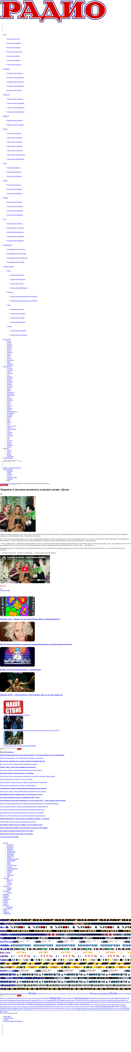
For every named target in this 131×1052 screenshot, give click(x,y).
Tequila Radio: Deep (7, 938)
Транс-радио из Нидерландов (16, 154)
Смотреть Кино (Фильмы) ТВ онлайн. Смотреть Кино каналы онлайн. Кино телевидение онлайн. (73, 1006)
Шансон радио (125, 1009)
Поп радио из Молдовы (14, 176)
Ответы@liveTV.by (35, 1000)
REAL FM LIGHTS (7, 974)
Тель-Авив (10, 435)
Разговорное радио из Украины (16, 253)
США (8, 361)
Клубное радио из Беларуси (15, 82)
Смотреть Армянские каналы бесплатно (25, 1006)
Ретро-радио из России (14, 185)
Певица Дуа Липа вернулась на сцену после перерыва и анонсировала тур (22, 815)
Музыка (9, 455)
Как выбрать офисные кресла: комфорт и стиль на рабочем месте (21, 824)
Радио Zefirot (5, 953)
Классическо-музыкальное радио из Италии (24, 300)
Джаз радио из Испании (18, 322)
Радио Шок (4, 927)
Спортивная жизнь (117, 1008)
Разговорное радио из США (15, 262)
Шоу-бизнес (10, 456)
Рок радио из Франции (14, 64)
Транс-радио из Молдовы (15, 150)
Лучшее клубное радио (68, 998)
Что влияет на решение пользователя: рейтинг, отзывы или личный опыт (22, 809)
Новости (6, 448)
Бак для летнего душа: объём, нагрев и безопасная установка (18, 764)
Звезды (9, 450)
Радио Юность (5, 949)
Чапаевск (9, 443)
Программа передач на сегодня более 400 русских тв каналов (83, 1000)
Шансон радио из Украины (15, 124)
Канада (9, 353)
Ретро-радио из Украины (14, 189)
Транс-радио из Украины (14, 137)
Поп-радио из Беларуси (14, 172)
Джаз (8, 305)
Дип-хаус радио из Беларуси (15, 107)
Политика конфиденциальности (13, 1021)
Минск (9, 406)
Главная (2, 483)
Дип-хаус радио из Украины (15, 103)
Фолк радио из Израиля (18, 279)
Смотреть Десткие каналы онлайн (43, 1006)
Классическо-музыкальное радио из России (24, 296)
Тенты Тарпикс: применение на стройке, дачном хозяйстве (18, 785)
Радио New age (5, 967)
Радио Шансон (5, 945)
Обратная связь (8, 458)
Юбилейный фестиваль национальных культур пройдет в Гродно (21, 794)
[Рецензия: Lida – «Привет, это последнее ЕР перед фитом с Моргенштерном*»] (17, 615)
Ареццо (9, 371)
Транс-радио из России (14, 133)
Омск (8, 419)
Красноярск (10, 855)
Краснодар (10, 400)
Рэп (5, 219)
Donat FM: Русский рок (9, 971)
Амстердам (10, 370)
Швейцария (10, 365)
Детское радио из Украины (19, 335)
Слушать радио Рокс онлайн (9, 837)
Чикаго (9, 446)
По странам (7, 339)
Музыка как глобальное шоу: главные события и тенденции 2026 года (22, 761)
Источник (3, 586)
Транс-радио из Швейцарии (15, 159)
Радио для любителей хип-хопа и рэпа (112, 1000)
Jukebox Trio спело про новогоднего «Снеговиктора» (20, 670)
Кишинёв (9, 398)
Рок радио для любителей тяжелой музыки (33, 1004)
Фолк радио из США (17, 283)
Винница (9, 384)
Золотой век (4, 989)
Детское (9, 326)
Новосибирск (10, 413)
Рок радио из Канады (13, 60)
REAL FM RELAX (7, 982)
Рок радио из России (13, 39)
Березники (10, 378)
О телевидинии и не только (54, 1000)
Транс (6, 129)
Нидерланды (10, 360)
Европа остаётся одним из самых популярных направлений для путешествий (23, 782)
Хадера (9, 442)
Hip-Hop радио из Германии (15, 236)
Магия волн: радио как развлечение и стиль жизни (16, 834)
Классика (10, 292)
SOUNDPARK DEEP (8, 985)
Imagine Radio (5, 920)
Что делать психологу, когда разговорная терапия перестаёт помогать (21, 770)
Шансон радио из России (14, 120)
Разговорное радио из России (16, 249)
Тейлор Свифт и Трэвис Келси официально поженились (18, 767)
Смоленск (9, 432)
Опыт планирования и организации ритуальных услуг (21, 978)
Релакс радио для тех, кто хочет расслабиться (106, 1002)
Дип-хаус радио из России (15, 99)
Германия (9, 345)
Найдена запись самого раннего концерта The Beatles (20, 745)
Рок (5, 34)
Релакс (6, 198)
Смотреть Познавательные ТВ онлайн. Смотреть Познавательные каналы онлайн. (72, 1008)
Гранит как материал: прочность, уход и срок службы (16, 779)
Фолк (8, 271)
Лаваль (9, 402)
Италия (9, 350)
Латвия (9, 355)
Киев (8, 397)
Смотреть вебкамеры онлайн (103, 1008)
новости (10, 752)
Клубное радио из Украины (15, 77)
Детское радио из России (18, 330)
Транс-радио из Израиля (14, 146)
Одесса (9, 418)
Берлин (9, 379)
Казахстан (9, 352)
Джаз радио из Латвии (17, 318)
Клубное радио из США (14, 90)
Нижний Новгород (12, 411)
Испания (9, 349)
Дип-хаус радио (40, 998)
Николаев (9, 416)
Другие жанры (8, 266)
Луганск (9, 405)
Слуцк (9, 430)
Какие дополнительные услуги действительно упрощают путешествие (21, 758)
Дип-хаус (7, 95)
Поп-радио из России (13, 167)
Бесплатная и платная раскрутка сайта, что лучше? (17, 831)
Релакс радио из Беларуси (15, 210)
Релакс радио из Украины (15, 206)
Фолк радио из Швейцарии (19, 288)
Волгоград (10, 386)
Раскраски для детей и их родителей (80, 1002)
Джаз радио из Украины (18, 313)
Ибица (9, 390)
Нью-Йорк (10, 414)
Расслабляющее (62, 993)
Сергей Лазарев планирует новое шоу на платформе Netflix (23, 924)
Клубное (26, 993)
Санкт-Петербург (11, 429)
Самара (9, 427)
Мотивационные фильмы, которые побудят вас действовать (23, 934)
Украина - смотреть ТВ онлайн (85, 1009)
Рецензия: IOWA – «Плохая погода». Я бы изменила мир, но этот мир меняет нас (31, 695)
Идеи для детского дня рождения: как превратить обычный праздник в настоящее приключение (29, 803)
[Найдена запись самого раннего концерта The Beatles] (13, 744)
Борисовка (10, 381)
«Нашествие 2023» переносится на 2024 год (17, 715)
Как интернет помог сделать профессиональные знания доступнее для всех (23, 791)
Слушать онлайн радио (81, 1004)
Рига (8, 424)
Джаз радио (31, 998)
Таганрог (9, 434)
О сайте (6, 1019)
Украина (9, 342)
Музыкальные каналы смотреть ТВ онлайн (101, 998)
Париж (9, 421)
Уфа (8, 438)
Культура (9, 451)
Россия (9, 341)
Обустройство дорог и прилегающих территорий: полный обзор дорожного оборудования (27, 776)
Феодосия (9, 440)
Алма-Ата (9, 368)
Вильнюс (9, 382)
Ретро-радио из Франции (14, 193)
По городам (7, 366)
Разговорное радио (61, 1002)
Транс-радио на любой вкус (24, 1009)
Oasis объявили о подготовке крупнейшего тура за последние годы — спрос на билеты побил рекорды (33, 800)
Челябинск (10, 445)
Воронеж (9, 387)
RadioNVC (4, 956)
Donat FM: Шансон (7, 942)
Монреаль (9, 408)
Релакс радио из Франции (15, 215)
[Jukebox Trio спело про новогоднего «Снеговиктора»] (17, 666)
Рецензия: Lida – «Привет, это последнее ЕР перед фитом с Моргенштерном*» (30, 619)
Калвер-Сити (10, 395)
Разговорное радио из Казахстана (17, 258)
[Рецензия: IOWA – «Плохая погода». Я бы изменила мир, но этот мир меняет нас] (17, 691)
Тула (8, 437)
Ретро (5, 180)
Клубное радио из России (15, 73)
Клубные (7, 69)
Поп (5, 163)
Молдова (9, 358)
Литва (8, 357)
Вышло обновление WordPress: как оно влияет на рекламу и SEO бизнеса (23, 828)
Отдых (43, 1000)
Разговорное (8, 245)
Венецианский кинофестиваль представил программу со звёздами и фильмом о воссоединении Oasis (32, 755)
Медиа (9, 453)
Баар (8, 374)
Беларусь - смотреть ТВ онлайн (9, 998)
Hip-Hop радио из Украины (15, 228)
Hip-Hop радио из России (15, 223)
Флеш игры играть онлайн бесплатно (105, 1009)
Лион (8, 403)
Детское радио (23, 998)
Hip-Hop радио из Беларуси (15, 232)
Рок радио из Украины (14, 43)
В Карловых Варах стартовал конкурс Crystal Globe (17, 773)
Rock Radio (4, 931)
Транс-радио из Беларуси (14, 142)
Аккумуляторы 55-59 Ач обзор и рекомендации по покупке (18, 821)
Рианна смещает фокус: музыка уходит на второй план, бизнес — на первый (24, 818)
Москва (9, 410)
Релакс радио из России (14, 202)
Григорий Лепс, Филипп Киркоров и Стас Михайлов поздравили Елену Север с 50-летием (31, 730)
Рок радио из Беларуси (14, 47)
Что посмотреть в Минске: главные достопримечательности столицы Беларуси (24, 806)
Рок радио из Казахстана (14, 51)
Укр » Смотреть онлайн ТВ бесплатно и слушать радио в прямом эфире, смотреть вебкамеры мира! (54, 1009)
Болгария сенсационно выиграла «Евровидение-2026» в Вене (19, 797)
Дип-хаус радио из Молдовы (16, 112)
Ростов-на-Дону (11, 426)
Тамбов (9, 872)
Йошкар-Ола (10, 392)
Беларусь (9, 344)
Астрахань (10, 373)
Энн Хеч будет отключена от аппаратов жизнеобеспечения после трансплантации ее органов (36, 644)
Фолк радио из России (17, 275)
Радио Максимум (7, 960)
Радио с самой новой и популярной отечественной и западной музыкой (33, 1002)
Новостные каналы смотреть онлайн (18, 1000)
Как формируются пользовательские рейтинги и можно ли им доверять (22, 812)
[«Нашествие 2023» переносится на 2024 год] (13, 713)
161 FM (3, 963)
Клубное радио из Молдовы (15, 86)
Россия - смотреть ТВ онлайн (61, 1004)
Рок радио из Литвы (13, 56)
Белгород (9, 376)
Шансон (6, 116)
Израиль (9, 347)
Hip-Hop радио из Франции (15, 240)
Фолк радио (118, 1009)
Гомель (9, 389)
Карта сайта (7, 1016)
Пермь (9, 422)
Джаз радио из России (17, 309)
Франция (9, 363)
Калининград (10, 394)
